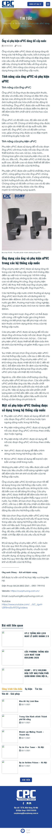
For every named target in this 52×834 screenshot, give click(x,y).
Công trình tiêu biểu (12, 688)
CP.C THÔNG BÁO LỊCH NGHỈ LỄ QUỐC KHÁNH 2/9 (37, 635)
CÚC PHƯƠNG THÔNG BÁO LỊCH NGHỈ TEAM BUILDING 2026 (37, 654)
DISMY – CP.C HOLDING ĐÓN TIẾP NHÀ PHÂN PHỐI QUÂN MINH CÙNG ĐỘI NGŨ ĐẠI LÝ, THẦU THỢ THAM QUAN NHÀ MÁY (37, 676)
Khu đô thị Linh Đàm (29, 701)
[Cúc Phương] (8, 4)
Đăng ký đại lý (35, 4)
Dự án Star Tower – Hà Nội (31, 747)
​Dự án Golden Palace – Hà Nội (33, 762)
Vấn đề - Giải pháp (11, 693)
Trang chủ (7, 23)
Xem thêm (26, 779)
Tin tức (18, 23)
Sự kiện (28, 688)
